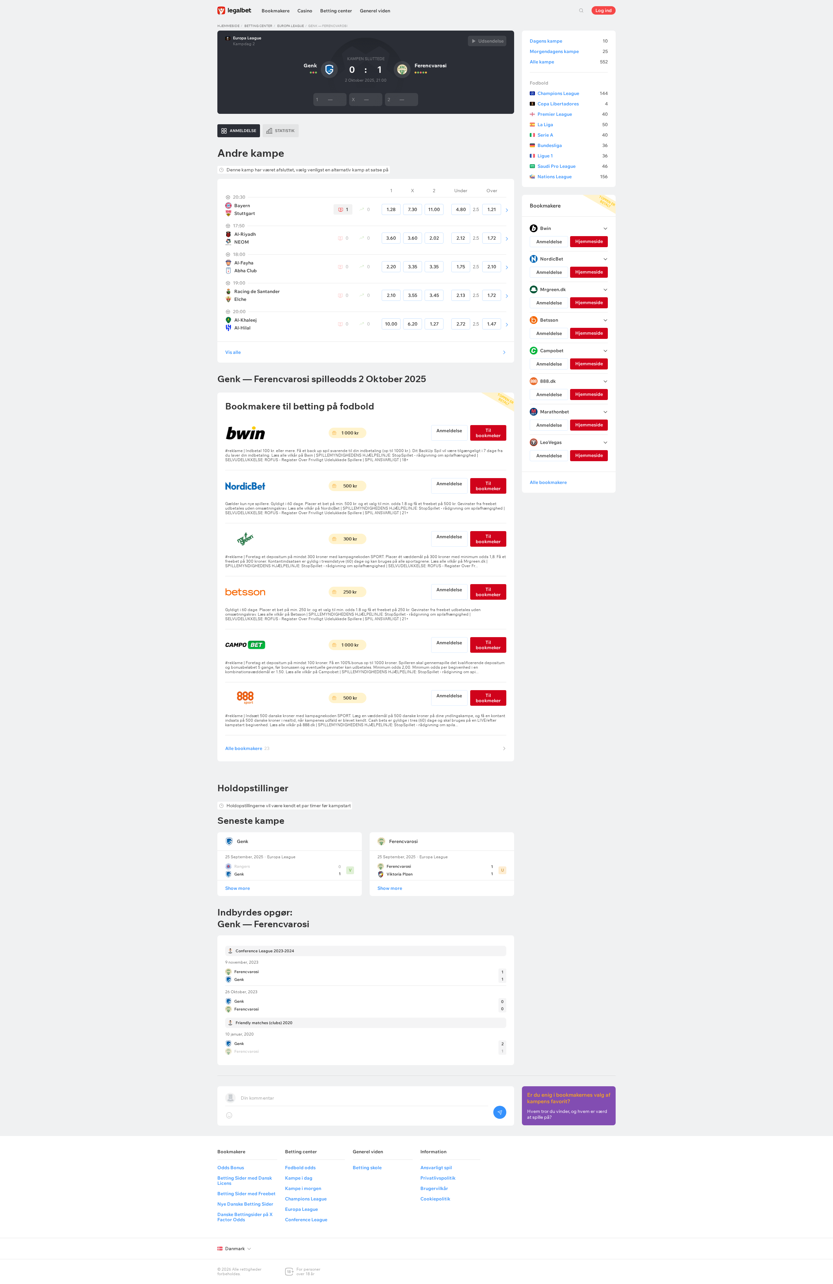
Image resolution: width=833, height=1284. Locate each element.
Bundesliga (573, 145)
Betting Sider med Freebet (246, 1194)
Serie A (573, 135)
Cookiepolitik (435, 1199)
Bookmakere (276, 10)
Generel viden (375, 10)
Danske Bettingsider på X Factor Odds (245, 1217)
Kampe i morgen (303, 1188)
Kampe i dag (298, 1178)
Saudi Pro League (573, 166)
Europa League (290, 26)
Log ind (603, 10)
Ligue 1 (573, 155)
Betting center (336, 10)
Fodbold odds (300, 1167)
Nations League (573, 176)
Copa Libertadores (573, 103)
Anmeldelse (449, 431)
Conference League (306, 1220)
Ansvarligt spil (436, 1167)
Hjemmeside (228, 26)
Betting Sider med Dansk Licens (244, 1180)
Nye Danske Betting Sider (245, 1204)
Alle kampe (569, 61)
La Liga (573, 124)
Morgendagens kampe (569, 51)
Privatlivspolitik (438, 1178)
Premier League (573, 114)
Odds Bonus (230, 1167)
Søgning (581, 10)
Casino (304, 10)
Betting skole (367, 1167)
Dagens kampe (569, 41)
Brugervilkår (434, 1188)
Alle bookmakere (247, 748)
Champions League (573, 93)
